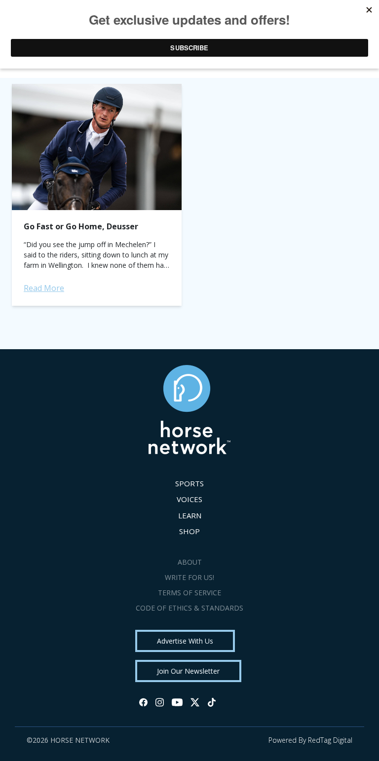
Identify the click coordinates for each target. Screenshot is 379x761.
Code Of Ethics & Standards (189, 608)
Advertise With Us (185, 641)
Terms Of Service (189, 592)
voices (189, 499)
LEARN (189, 515)
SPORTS (189, 483)
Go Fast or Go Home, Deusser (81, 226)
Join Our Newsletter (188, 671)
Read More (44, 288)
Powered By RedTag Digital (310, 740)
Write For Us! (189, 577)
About (190, 562)
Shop (189, 531)
